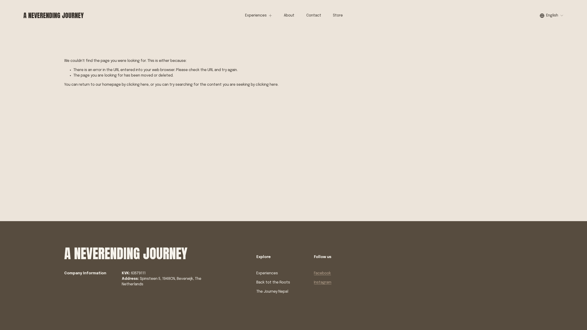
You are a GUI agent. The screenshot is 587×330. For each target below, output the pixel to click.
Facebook (322, 273)
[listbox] (552, 15)
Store (338, 15)
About (289, 15)
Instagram (322, 282)
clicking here (138, 85)
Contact (313, 15)
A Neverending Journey (53, 15)
